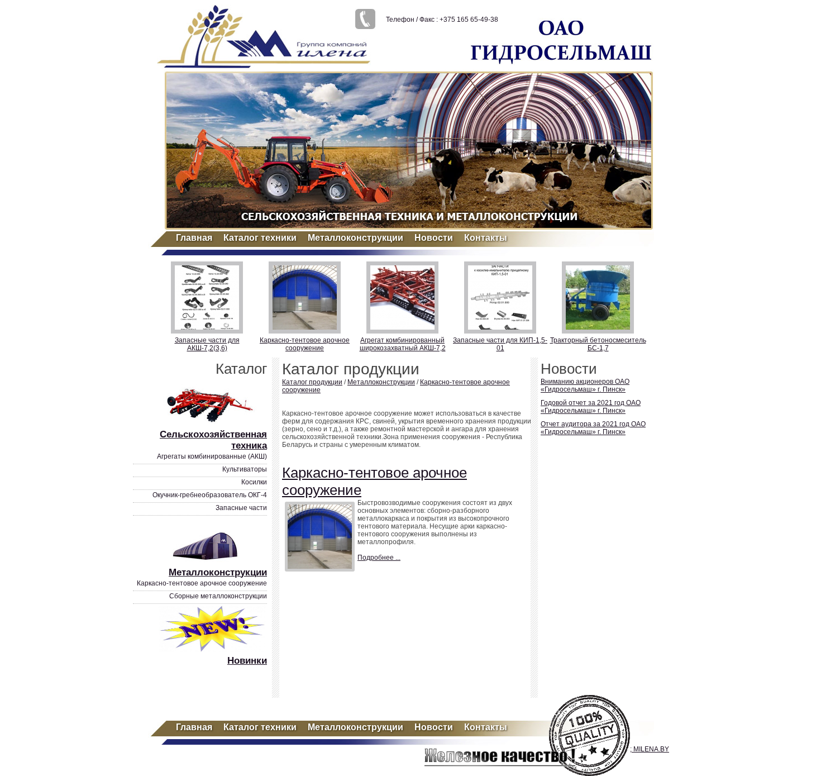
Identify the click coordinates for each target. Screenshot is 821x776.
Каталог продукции (312, 382)
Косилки (254, 482)
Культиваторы (244, 469)
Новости (433, 237)
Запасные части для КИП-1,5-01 (500, 344)
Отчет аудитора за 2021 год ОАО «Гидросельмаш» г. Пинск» (593, 428)
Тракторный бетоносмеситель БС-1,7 (598, 344)
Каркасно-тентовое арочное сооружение (305, 344)
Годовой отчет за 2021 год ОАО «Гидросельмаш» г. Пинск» (591, 407)
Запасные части (241, 508)
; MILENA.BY (649, 749)
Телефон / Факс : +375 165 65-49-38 (442, 19)
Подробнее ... (378, 557)
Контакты (485, 237)
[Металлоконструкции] (213, 563)
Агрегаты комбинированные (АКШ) (212, 456)
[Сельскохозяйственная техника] (213, 425)
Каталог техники (260, 237)
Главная (194, 237)
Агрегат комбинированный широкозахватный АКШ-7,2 (403, 344)
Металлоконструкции (355, 237)
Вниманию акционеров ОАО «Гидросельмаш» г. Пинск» (585, 385)
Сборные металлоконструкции (218, 596)
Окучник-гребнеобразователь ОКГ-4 (209, 495)
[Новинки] (213, 651)
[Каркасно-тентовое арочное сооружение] (319, 536)
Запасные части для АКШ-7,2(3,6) (207, 344)
